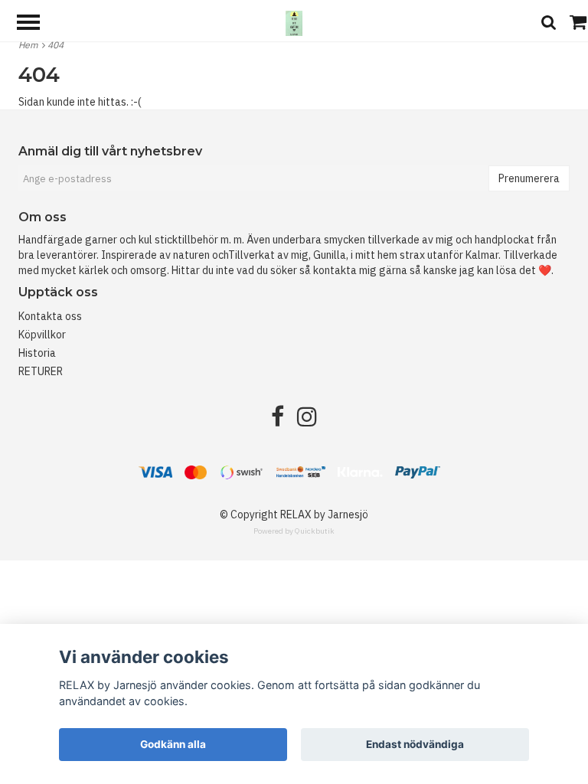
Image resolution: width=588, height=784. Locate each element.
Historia (37, 353)
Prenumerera (529, 178)
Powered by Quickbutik (294, 531)
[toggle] (36, 24)
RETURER (40, 371)
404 (56, 45)
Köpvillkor (42, 334)
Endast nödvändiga (415, 744)
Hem (30, 45)
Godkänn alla (173, 744)
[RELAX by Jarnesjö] (294, 22)
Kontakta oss (50, 316)
